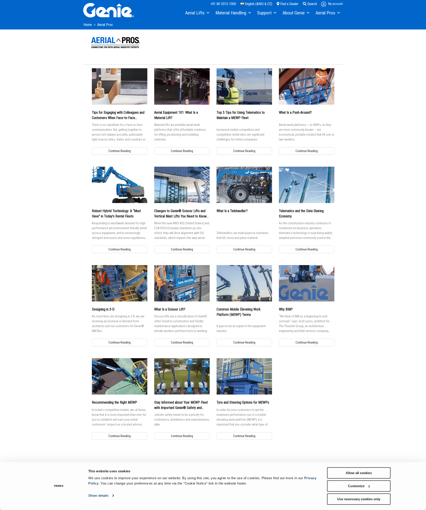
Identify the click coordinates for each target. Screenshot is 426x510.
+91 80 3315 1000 (223, 4)
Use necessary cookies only (358, 499)
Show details (98, 496)
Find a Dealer (288, 4)
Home (88, 25)
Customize (356, 486)
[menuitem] (197, 13)
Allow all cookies (359, 473)
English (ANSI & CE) (258, 4)
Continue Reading (119, 151)
